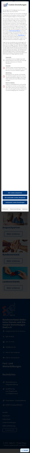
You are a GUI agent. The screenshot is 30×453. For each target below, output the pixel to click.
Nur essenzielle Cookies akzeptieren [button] (15, 197)
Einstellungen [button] (21, 35)
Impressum (25, 209)
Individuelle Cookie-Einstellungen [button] (15, 202)
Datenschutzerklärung (14, 30)
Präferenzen (5, 209)
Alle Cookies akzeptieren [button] (15, 193)
